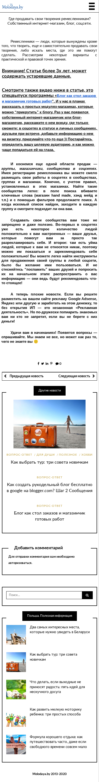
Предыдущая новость (26, 376)
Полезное (68, 454)
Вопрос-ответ (19, 454)
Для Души (46, 454)
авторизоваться (19, 563)
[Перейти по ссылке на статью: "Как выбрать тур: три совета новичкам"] (49, 424)
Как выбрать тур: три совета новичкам (49, 462)
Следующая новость (74, 376)
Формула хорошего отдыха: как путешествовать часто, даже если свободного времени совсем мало (58, 742)
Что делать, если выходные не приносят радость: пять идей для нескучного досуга (57, 687)
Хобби (87, 454)
